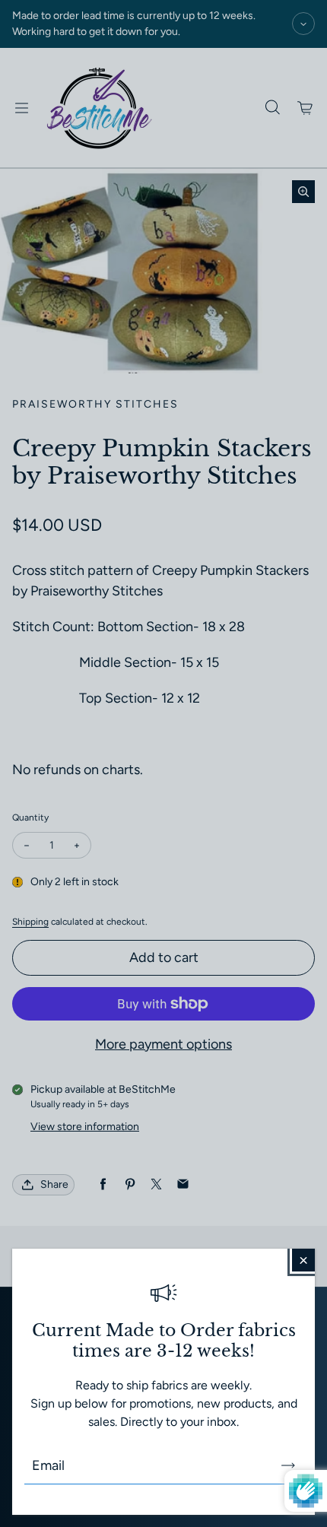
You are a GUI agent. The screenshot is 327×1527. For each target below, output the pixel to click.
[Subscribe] (288, 1465)
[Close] (303, 1260)
